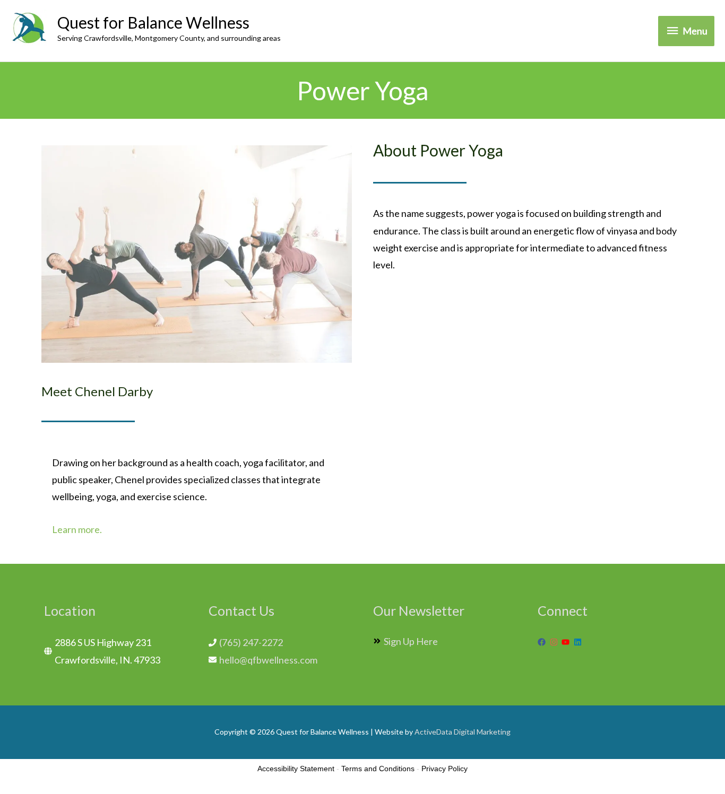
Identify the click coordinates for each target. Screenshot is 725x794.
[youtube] (567, 642)
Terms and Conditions (378, 768)
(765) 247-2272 (251, 642)
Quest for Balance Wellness (153, 22)
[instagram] (555, 642)
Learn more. (77, 529)
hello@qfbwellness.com (268, 660)
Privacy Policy (444, 768)
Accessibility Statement (295, 768)
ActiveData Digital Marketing (463, 731)
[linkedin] (579, 642)
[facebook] (543, 642)
